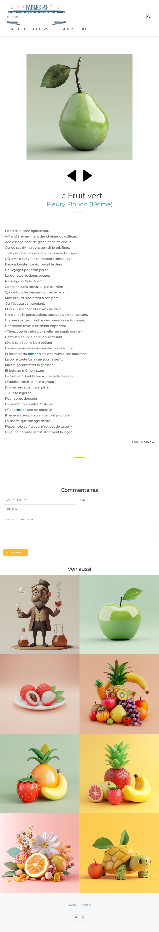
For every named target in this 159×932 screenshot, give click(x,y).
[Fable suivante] (87, 174)
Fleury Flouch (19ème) (80, 204)
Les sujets (64, 29)
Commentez (15, 552)
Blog (85, 29)
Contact (86, 905)
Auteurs (40, 29)
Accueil (18, 29)
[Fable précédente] (71, 174)
